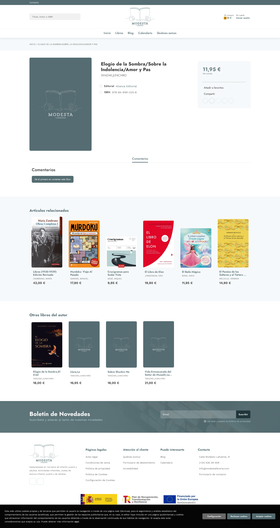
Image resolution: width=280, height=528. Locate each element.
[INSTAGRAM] (32, 481)
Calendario (166, 462)
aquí (77, 521)
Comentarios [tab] (140, 159)
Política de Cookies (96, 474)
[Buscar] (75, 16)
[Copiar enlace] (231, 100)
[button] (228, 17)
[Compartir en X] (211, 100)
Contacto (34, 2)
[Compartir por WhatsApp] (218, 100)
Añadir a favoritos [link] (213, 88)
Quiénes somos (131, 456)
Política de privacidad (98, 468)
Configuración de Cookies (100, 480)
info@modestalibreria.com (214, 468)
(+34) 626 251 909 (209, 462)
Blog (162, 456)
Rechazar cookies (239, 516)
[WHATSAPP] (40, 481)
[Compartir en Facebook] (205, 100)
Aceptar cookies (263, 516)
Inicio (32, 44)
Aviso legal (92, 456)
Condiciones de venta (98, 462)
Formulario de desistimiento (139, 462)
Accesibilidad (130, 468)
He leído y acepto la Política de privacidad (229, 421)
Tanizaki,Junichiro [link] (114, 75)
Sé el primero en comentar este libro (53, 179)
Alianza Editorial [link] (126, 86)
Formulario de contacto (212, 474)
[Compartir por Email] (224, 100)
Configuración (214, 516)
